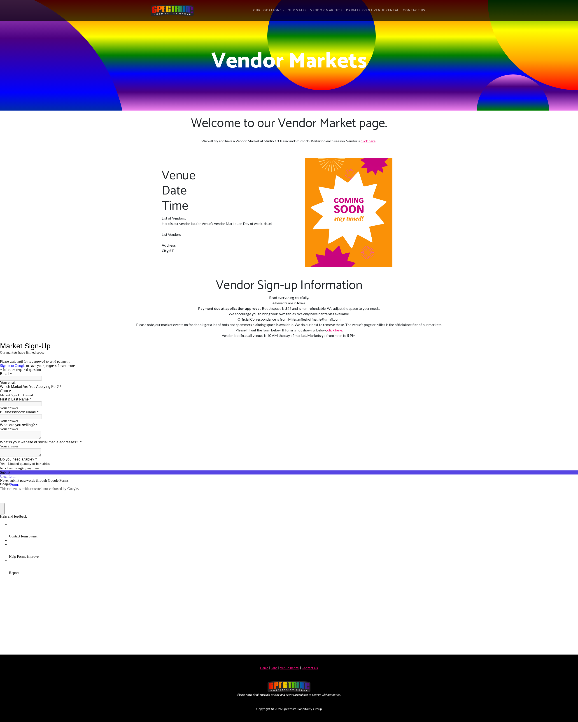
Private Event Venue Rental (372, 10)
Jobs (274, 668)
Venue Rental (289, 668)
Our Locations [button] (267, 10)
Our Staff (297, 10)
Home (264, 668)
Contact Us (414, 10)
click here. (335, 330)
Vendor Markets (326, 10)
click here (368, 141)
